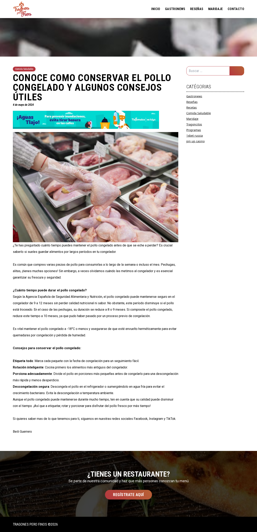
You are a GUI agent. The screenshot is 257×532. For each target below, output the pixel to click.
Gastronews (175, 9)
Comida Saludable (198, 113)
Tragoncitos (194, 124)
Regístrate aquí (128, 494)
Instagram (156, 419)
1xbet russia (194, 135)
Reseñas (196, 9)
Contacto (236, 9)
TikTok (170, 419)
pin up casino (195, 141)
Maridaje (215, 9)
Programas (193, 130)
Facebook (141, 419)
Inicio (155, 9)
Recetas (191, 107)
